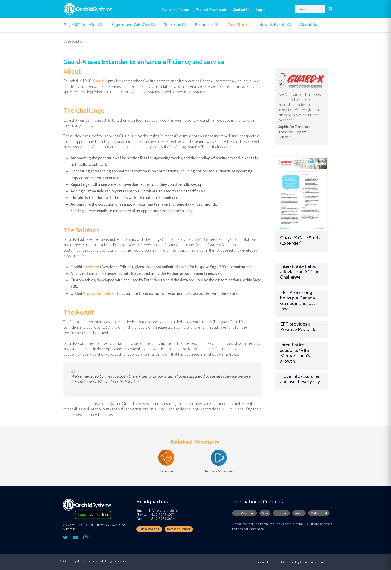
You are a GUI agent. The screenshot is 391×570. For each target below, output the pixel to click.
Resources (205, 24)
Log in (260, 9)
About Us (308, 24)
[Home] (88, 8)
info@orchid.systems (163, 510)
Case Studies (238, 24)
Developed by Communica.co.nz (302, 562)
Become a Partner (176, 9)
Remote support (178, 529)
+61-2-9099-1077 (161, 514)
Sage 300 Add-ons (81, 24)
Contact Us (241, 9)
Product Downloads (211, 9)
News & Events (273, 24)
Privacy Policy (265, 562)
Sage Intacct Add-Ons (131, 24)
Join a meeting (149, 529)
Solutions (173, 24)
